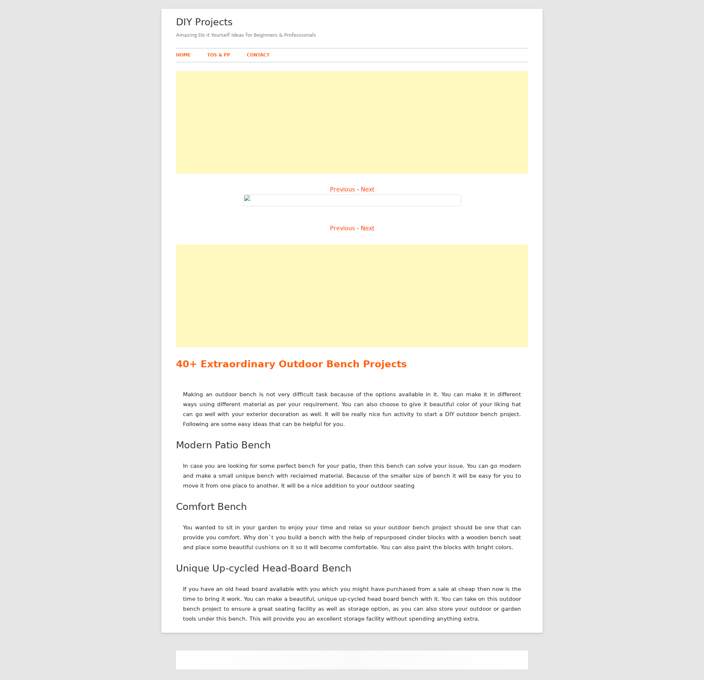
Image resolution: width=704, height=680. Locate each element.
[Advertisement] (352, 122)
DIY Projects (204, 21)
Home (183, 55)
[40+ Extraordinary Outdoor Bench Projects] (352, 199)
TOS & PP (218, 55)
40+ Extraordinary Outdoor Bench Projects (291, 364)
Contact (258, 55)
